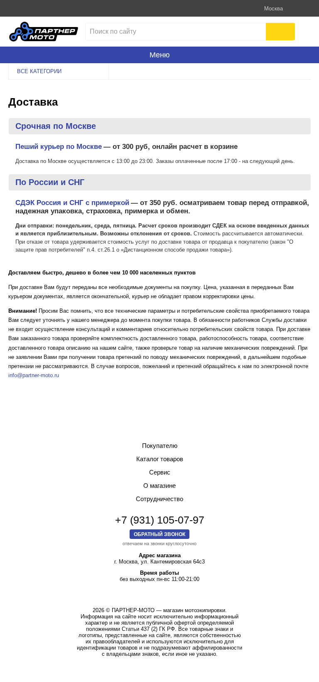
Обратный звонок (159, 534)
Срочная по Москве (55, 126)
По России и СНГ (49, 182)
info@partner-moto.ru (33, 375)
